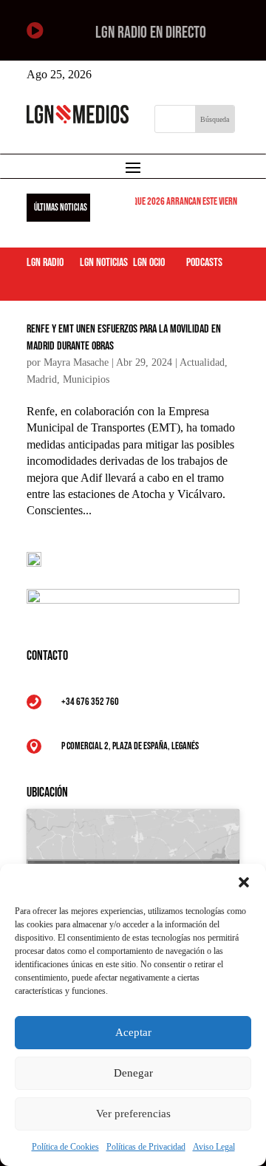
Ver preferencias (133, 1113)
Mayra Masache (76, 362)
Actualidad (202, 362)
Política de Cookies (65, 1147)
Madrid (42, 379)
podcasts (204, 263)
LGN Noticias (104, 263)
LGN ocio (149, 263)
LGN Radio (45, 263)
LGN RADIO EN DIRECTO (150, 33)
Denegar (133, 1073)
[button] (243, 882)
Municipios (86, 379)
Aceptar (133, 1032)
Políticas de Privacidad (145, 1147)
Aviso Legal (214, 1147)
